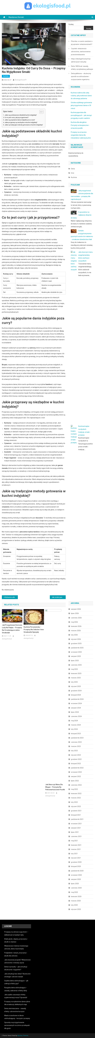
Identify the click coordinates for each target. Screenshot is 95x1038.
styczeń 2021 (76, 858)
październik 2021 (77, 819)
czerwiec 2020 (76, 888)
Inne (72, 173)
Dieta (73, 169)
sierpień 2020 (76, 879)
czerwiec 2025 (76, 665)
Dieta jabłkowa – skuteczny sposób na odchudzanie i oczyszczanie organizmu (81, 76)
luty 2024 (74, 729)
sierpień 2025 (76, 656)
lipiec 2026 (75, 613)
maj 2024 (74, 721)
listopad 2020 (76, 866)
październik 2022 (77, 768)
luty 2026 (74, 635)
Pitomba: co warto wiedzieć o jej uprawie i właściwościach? (81, 42)
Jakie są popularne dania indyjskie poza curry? (20, 120)
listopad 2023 (76, 733)
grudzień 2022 (76, 759)
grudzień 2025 (76, 643)
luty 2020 (74, 905)
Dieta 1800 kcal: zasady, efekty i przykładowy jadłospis (82, 67)
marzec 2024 (76, 725)
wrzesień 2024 (76, 703)
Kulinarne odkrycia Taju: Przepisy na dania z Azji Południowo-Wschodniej (11, 597)
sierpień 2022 (76, 776)
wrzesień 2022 (76, 772)
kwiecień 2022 (76, 793)
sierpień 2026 (76, 609)
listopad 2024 (76, 695)
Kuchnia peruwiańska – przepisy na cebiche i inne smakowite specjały (34, 629)
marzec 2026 (76, 630)
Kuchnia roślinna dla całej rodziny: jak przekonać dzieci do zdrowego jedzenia (81, 95)
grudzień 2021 (76, 811)
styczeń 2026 (76, 639)
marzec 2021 (76, 849)
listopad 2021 (76, 815)
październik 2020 (77, 871)
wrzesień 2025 (76, 652)
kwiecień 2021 (76, 845)
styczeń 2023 (76, 755)
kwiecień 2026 (76, 626)
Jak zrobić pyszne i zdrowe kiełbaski (59, 597)
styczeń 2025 (76, 686)
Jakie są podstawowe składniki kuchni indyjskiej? (21, 115)
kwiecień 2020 (76, 896)
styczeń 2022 (76, 806)
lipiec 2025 (75, 660)
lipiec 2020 (75, 884)
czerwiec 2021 (76, 836)
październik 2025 (77, 648)
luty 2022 (74, 802)
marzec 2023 (76, 746)
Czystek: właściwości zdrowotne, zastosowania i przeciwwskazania (81, 51)
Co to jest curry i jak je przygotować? (17, 117)
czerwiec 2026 (76, 618)
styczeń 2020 (76, 909)
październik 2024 (77, 699)
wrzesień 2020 (76, 875)
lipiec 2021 (75, 832)
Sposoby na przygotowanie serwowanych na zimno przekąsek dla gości (17, 1025)
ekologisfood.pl (20, 80)
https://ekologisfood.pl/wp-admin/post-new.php (81, 60)
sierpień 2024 (76, 708)
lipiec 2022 (75, 781)
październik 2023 (77, 738)
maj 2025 (74, 669)
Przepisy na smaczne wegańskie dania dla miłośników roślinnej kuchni (81, 135)
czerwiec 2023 (76, 742)
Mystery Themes (22, 1035)
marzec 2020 (76, 901)
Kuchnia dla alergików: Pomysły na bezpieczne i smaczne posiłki (80, 125)
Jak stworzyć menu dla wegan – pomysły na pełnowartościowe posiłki (55, 787)
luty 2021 (74, 854)
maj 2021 (74, 841)
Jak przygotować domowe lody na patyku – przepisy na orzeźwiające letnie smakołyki (12, 629)
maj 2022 (74, 789)
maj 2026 (74, 622)
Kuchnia (5, 76)
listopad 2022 (76, 763)
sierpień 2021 (76, 828)
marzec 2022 (76, 798)
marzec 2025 (76, 678)
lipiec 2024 (75, 712)
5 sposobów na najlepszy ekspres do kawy (81, 215)
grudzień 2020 (76, 862)
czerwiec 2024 (76, 716)
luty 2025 (74, 682)
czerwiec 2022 (76, 785)
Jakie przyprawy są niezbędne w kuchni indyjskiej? (21, 122)
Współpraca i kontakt (16, 17)
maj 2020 (74, 892)
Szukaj (70, 24)
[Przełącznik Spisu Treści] (40, 112)
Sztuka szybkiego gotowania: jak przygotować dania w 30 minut (81, 105)
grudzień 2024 (76, 691)
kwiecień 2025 (76, 673)
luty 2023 (74, 751)
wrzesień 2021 (76, 824)
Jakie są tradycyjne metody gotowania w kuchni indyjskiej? (24, 125)
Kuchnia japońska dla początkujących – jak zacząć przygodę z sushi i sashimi (81, 115)
